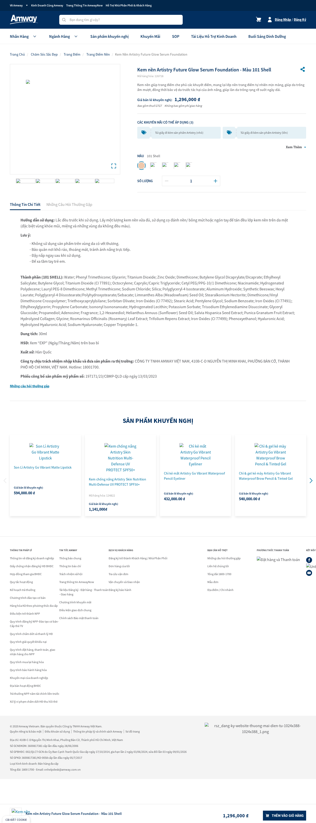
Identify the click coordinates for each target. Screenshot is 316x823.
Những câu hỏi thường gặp (29, 386)
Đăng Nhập (283, 19)
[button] (311, 480)
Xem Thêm (294, 147)
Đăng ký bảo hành (120, 590)
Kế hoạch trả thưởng (22, 590)
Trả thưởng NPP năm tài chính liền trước (34, 693)
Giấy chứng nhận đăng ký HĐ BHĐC (32, 566)
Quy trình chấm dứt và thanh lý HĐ (31, 634)
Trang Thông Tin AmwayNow (84, 5)
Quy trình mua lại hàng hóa (27, 662)
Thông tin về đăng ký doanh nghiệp (32, 558)
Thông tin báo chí (70, 566)
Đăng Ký (300, 19)
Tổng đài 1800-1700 (219, 574)
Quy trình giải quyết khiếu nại (28, 642)
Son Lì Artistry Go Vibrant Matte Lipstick (43, 467)
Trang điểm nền (98, 54)
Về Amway (16, 5)
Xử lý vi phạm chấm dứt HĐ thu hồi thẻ (34, 701)
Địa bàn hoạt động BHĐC (25, 686)
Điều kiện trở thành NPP (25, 613)
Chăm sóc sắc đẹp (44, 54)
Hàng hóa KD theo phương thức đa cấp (34, 605)
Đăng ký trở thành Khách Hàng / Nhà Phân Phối (138, 558)
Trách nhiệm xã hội (70, 574)
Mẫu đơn (212, 582)
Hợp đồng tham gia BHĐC (26, 574)
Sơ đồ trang (132, 731)
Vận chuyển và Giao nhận (124, 582)
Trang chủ (17, 54)
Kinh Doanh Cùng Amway (47, 5)
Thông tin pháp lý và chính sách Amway (97, 731)
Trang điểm (72, 54)
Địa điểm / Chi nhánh (220, 590)
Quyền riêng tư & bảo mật (25, 731)
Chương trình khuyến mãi (75, 602)
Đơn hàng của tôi (119, 566)
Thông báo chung (70, 558)
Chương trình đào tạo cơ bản (28, 598)
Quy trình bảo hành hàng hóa (28, 670)
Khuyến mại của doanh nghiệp (29, 678)
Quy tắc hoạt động (21, 582)
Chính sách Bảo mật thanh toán (79, 618)
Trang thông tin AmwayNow (76, 582)
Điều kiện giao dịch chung (75, 610)
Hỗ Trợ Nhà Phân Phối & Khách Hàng (129, 5)
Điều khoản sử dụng (57, 731)
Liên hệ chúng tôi (218, 566)
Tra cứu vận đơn (118, 574)
